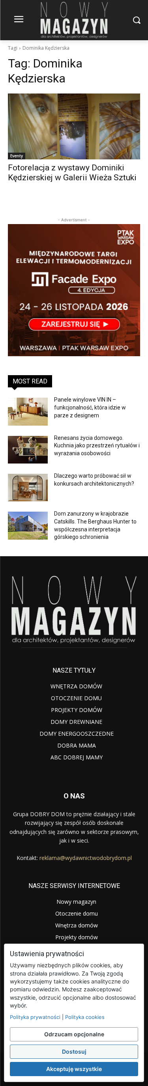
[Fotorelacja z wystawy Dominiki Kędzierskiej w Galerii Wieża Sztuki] (74, 126)
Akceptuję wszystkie (74, 1068)
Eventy (16, 156)
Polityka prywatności (35, 1017)
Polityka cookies (85, 1017)
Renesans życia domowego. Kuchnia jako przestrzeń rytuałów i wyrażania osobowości (97, 445)
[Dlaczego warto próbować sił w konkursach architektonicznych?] (28, 487)
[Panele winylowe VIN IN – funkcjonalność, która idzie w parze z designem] (28, 411)
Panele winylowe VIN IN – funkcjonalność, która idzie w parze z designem (90, 407)
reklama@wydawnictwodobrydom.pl (85, 858)
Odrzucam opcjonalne (74, 1034)
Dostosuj (74, 1051)
